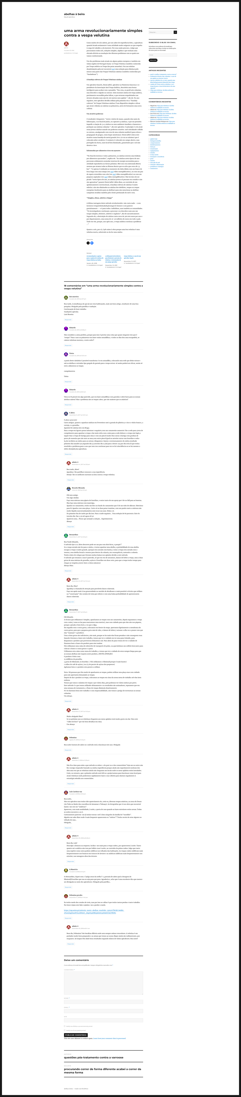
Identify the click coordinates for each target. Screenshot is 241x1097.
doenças (152, 147)
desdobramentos (155, 145)
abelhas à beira (74, 14)
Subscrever (153, 60)
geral (151, 158)
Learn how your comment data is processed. (109, 1038)
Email (67, 1007)
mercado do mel (155, 162)
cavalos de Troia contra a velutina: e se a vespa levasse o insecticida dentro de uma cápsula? (162, 86)
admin (66, 48)
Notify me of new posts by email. (76, 1030)
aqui (113, 69)
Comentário (69, 970)
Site (65, 1016)
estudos (152, 153)
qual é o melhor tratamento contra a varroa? (163, 74)
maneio (152, 160)
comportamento (155, 143)
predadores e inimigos (71, 53)
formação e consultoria (157, 157)
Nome (67, 998)
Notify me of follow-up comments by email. (79, 1026)
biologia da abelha (155, 141)
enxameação (154, 149)
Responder (68, 319)
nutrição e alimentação (157, 164)
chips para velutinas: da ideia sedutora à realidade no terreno (162, 123)
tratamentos (154, 168)
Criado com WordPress (81, 1089)
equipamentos (154, 151)
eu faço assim (154, 155)
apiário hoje (153, 139)
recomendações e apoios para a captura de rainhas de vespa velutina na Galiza (95, 258)
